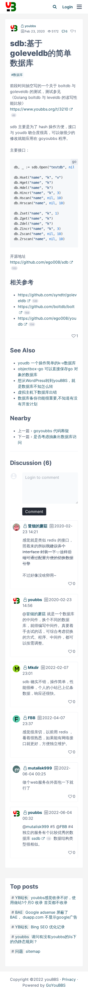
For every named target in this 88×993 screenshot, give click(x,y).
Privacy (69, 979)
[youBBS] (11, 7)
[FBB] (16, 718)
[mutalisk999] (16, 768)
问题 (19, 951)
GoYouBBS (56, 985)
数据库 (18, 75)
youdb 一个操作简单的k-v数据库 (47, 362)
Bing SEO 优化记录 (48, 926)
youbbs (30, 26)
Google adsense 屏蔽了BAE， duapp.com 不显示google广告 (43, 915)
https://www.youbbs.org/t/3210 (39, 109)
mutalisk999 (40, 768)
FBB (31, 717)
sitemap (33, 951)
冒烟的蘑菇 (37, 525)
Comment (34, 511)
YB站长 (21, 897)
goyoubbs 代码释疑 (51, 430)
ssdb (36, 838)
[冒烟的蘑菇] (16, 526)
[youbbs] (14, 29)
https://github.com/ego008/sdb (39, 262)
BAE (19, 912)
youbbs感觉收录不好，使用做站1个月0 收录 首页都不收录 (43, 900)
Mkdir (33, 667)
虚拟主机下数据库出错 (37, 392)
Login (67, 6)
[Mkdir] (16, 668)
